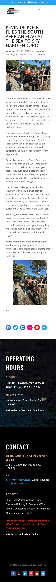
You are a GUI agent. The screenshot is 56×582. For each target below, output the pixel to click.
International (38, 51)
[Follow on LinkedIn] (25, 573)
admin (11, 51)
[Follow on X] (19, 573)
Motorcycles (12, 54)
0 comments (41, 54)
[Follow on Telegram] (43, 573)
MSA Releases (26, 54)
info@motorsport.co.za (18, 479)
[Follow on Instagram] (31, 573)
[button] (6, 310)
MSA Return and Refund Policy (22, 534)
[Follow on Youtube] (37, 573)
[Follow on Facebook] (13, 573)
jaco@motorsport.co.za (18, 483)
